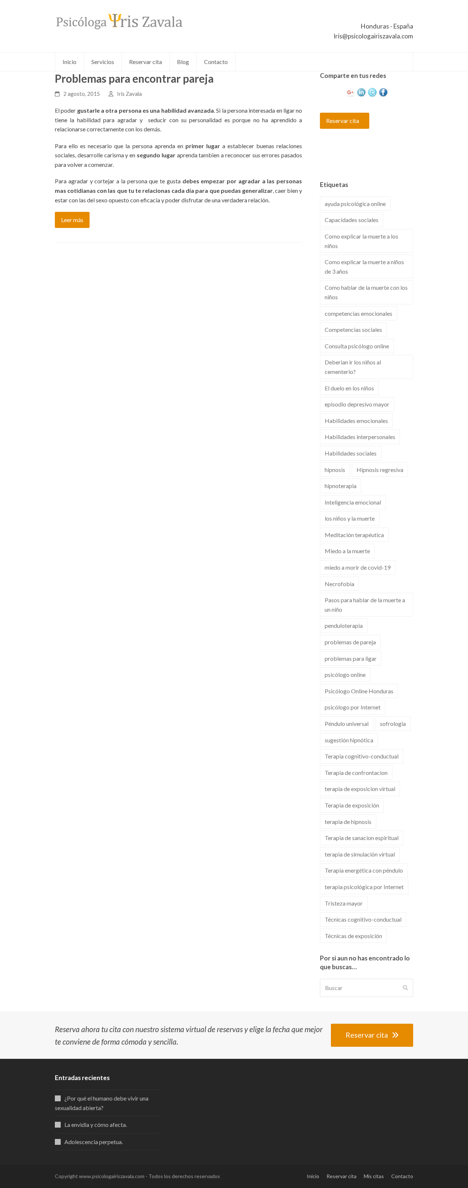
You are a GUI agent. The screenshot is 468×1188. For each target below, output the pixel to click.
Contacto (402, 1176)
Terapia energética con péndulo (364, 870)
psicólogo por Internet (353, 707)
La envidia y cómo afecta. (95, 1124)
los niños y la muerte (350, 518)
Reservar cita (342, 120)
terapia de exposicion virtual (360, 788)
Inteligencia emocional (353, 502)
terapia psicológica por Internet (364, 886)
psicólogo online (345, 674)
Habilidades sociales (351, 453)
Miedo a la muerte (347, 550)
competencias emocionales (358, 313)
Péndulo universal (347, 723)
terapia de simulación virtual (360, 854)
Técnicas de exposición (353, 935)
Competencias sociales (353, 329)
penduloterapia (344, 625)
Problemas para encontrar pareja (134, 78)
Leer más (72, 219)
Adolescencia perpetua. (93, 1141)
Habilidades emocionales (356, 420)
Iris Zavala (129, 93)
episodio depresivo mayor (357, 404)
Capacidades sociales (351, 219)
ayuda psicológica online (355, 203)
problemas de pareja (350, 641)
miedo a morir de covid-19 (357, 567)
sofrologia (393, 723)
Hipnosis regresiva (379, 469)
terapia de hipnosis (348, 821)
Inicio (313, 1176)
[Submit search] (405, 988)
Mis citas (374, 1176)
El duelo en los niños (349, 388)
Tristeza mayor (344, 903)
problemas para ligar (351, 658)
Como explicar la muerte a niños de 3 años (364, 266)
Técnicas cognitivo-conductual (363, 919)
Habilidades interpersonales (360, 436)
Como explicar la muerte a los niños (361, 241)
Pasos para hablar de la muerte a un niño (365, 604)
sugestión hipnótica (349, 740)
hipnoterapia (340, 485)
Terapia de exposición (352, 805)
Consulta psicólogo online (357, 345)
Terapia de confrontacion (356, 772)
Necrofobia (339, 583)
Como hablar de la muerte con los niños (366, 292)
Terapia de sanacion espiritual (362, 837)
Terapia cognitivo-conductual (362, 756)
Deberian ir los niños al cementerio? (353, 367)
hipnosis (335, 469)
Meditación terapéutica (354, 534)
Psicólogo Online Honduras (359, 690)
